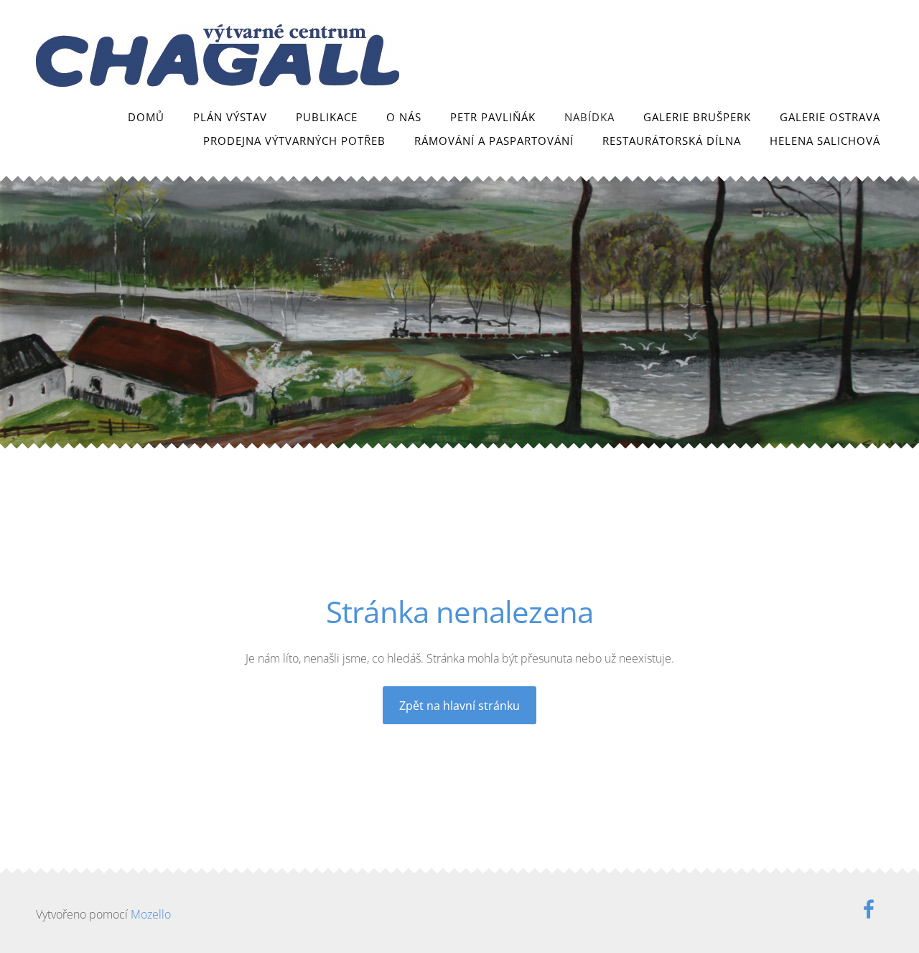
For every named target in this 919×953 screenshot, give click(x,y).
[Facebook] (868, 908)
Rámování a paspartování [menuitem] (494, 140)
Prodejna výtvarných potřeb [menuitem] (294, 140)
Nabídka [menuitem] (589, 117)
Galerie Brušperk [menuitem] (697, 117)
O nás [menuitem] (403, 117)
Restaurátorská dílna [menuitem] (671, 140)
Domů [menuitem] (146, 117)
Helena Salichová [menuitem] (825, 140)
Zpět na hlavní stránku (459, 705)
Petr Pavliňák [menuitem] (493, 117)
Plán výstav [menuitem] (230, 117)
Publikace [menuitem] (327, 117)
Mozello (151, 914)
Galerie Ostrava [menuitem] (830, 117)
